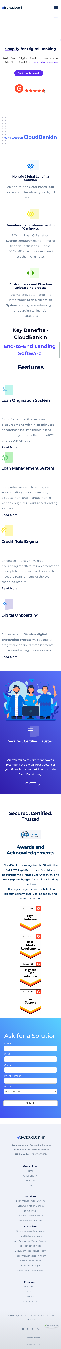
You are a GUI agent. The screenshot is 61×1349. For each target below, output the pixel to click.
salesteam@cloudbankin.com (35, 1145)
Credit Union (30, 1301)
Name (7, 1043)
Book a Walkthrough (29, 73)
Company (9, 1065)
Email (7, 1054)
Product (8, 1086)
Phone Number (12, 1075)
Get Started (31, 782)
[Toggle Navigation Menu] (56, 7)
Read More (9, 447)
